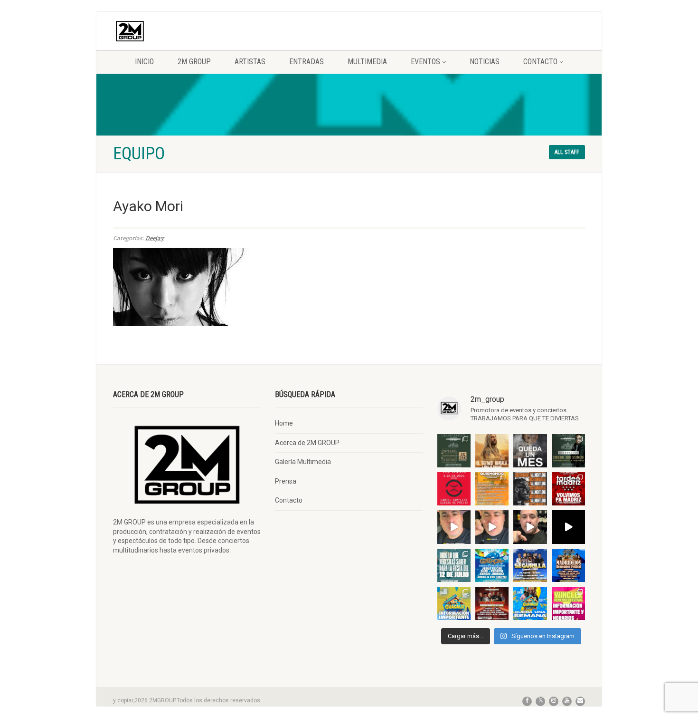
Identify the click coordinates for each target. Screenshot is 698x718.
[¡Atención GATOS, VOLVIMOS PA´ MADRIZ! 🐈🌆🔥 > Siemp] (568, 488)
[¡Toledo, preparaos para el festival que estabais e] (530, 565)
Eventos (425, 61)
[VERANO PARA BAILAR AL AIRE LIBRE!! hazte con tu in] (492, 565)
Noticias (485, 61)
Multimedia (367, 61)
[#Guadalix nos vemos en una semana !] (530, 603)
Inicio (144, 61)
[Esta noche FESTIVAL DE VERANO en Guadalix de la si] (454, 603)
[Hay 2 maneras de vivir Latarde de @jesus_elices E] (568, 450)
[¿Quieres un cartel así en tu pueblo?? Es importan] (492, 526)
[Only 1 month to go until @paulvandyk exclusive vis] (530, 450)
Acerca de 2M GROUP (307, 442)
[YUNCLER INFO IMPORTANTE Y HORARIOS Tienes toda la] (568, 603)
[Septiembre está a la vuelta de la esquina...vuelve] (454, 450)
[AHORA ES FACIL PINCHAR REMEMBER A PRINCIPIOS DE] (492, 450)
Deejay (154, 238)
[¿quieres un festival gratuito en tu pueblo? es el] (530, 526)
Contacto (540, 61)
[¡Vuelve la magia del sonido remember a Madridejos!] (568, 565)
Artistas (250, 61)
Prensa (285, 481)
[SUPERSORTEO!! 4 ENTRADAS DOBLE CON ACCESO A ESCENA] (530, 488)
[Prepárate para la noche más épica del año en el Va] (492, 603)
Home (284, 423)
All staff (567, 152)
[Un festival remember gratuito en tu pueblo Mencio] (454, 526)
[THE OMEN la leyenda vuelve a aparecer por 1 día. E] (454, 488)
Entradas (306, 61)
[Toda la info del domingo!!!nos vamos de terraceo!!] (454, 565)
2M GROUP (194, 61)
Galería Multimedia (303, 462)
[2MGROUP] (187, 31)
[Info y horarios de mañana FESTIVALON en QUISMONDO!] (492, 488)
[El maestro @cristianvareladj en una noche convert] (568, 526)
